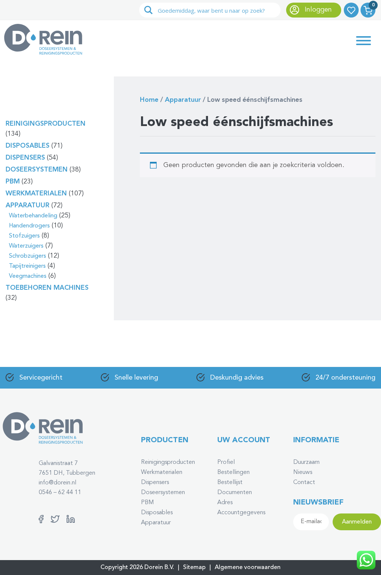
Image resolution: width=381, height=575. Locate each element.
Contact (304, 483)
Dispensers (25, 157)
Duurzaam (306, 462)
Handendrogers (29, 226)
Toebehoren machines (47, 288)
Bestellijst (230, 483)
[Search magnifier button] (148, 10)
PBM (13, 181)
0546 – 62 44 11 (60, 493)
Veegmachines (28, 276)
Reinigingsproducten (46, 123)
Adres (225, 503)
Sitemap (194, 568)
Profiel (226, 462)
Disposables (27, 145)
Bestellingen (233, 472)
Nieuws (302, 472)
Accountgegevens (241, 513)
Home (149, 100)
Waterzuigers (26, 246)
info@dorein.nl (57, 483)
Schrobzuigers (27, 256)
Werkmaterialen (36, 193)
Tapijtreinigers (27, 266)
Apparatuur (27, 205)
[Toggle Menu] (363, 40)
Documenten (234, 493)
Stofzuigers (24, 236)
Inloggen (317, 9)
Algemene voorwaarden (248, 568)
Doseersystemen (37, 169)
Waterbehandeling (33, 216)
